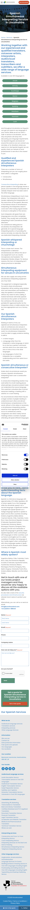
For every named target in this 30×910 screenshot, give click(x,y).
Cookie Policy (7, 901)
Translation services (8, 726)
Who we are (5, 738)
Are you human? (7, 669)
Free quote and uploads (10, 745)
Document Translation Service (12, 813)
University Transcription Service (12, 792)
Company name (7, 642)
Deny (15, 484)
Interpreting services (8, 728)
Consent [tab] (5, 428)
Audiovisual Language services (12, 724)
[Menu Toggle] (2, 2)
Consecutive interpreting (9, 184)
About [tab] (24, 428)
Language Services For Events (12, 861)
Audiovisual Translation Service (12, 784)
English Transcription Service (11, 786)
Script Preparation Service (10, 788)
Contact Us (5, 740)
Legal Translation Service (10, 817)
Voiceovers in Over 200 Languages (13, 794)
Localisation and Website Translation (14, 819)
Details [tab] (15, 428)
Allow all (15, 475)
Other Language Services (10, 730)
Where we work (7, 828)
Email (6, 627)
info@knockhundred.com (10, 607)
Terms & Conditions (19, 901)
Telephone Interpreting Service (12, 849)
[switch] (26, 459)
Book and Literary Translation (11, 807)
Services (9, 37)
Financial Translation (8, 815)
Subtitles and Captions (9, 790)
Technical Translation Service (11, 826)
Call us (25, 908)
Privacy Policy (15, 903)
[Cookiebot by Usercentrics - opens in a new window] (21, 425)
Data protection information (11, 743)
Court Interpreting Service (10, 840)
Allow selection (15, 480)
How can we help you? (11, 650)
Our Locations (6, 749)
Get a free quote (15, 704)
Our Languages (7, 747)
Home (3, 37)
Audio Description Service (10, 777)
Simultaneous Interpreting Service (13, 847)
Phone (3, 635)
